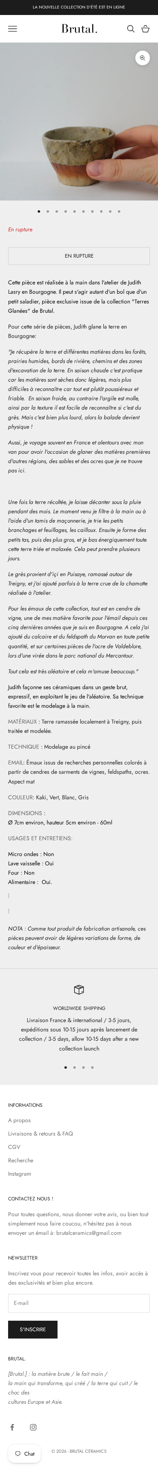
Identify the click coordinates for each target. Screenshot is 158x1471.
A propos (19, 1120)
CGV (14, 1147)
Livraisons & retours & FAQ (40, 1133)
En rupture (79, 256)
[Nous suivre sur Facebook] (12, 1427)
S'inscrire (33, 1329)
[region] (79, 1019)
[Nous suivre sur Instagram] (33, 1427)
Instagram (19, 1174)
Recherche (20, 1160)
